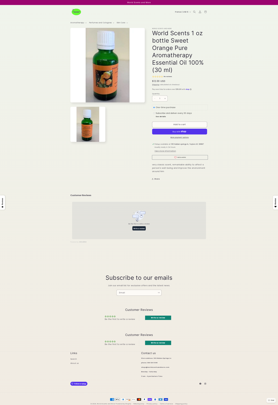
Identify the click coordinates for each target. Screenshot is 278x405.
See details (161, 116)
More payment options (179, 137)
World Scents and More (106, 404)
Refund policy (139, 404)
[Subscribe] (158, 293)
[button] (78, 22)
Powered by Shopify (123, 404)
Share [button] (157, 179)
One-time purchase (165, 107)
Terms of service (166, 404)
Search (73, 359)
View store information (165, 151)
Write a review (158, 317)
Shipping (155, 85)
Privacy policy (152, 404)
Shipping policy (181, 404)
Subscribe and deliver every (170, 113)
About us (74, 363)
